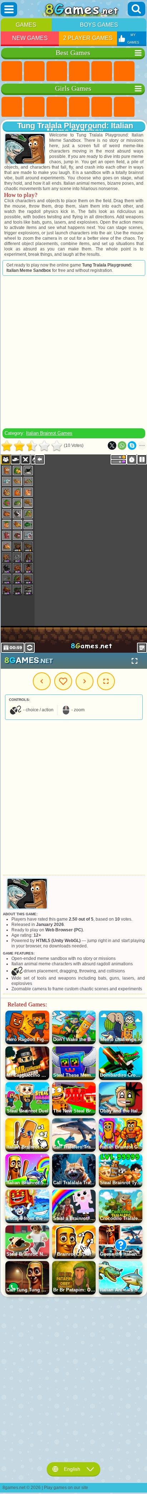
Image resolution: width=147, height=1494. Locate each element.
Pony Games (11, 107)
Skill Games (124, 71)
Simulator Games (56, 71)
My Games (63, 681)
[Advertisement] (73, 351)
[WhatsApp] (122, 445)
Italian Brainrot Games (49, 433)
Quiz (101, 107)
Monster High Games (124, 107)
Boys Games (99, 25)
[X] (112, 445)
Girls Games (34, 71)
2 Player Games (88, 38)
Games (26, 25)
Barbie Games (79, 107)
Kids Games (79, 71)
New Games (30, 38)
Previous (42, 681)
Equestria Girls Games (34, 107)
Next (84, 681)
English (72, 1469)
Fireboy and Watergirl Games (56, 107)
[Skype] (132, 445)
